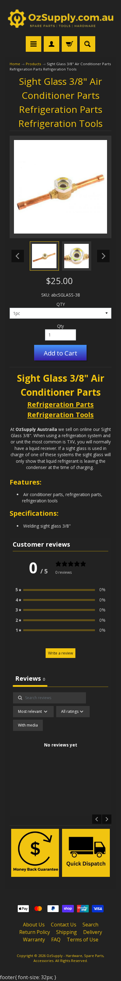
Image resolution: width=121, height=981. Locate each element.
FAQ (55, 939)
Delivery (92, 932)
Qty (60, 326)
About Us (34, 924)
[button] (60, 590)
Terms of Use (82, 939)
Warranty (34, 939)
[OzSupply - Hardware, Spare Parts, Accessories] (60, 19)
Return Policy (34, 932)
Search (90, 924)
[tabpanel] (61, 752)
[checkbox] (28, 725)
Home (15, 63)
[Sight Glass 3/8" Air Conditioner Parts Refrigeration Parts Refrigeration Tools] (44, 256)
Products (33, 63)
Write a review (60, 653)
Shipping (66, 932)
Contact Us (63, 924)
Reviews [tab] (30, 678)
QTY (60, 304)
